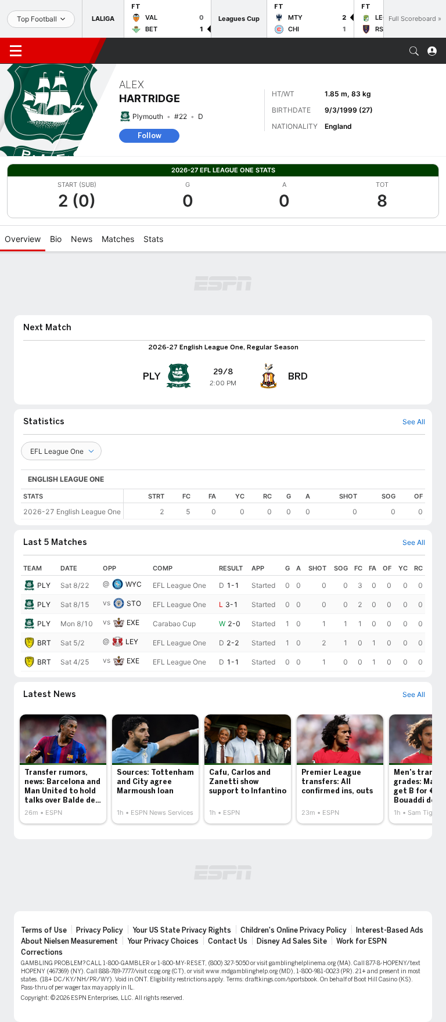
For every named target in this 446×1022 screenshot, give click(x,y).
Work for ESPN (361, 941)
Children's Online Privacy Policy (293, 930)
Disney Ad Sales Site (292, 941)
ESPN (63, 50)
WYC (133, 584)
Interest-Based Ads (389, 930)
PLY (44, 585)
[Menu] (15, 51)
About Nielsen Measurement (69, 941)
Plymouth (147, 116)
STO (134, 603)
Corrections (42, 952)
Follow (149, 135)
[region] (274, 504)
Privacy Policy (99, 930)
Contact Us (227, 941)
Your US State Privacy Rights (181, 930)
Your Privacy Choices (163, 941)
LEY (131, 641)
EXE (133, 622)
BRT (44, 642)
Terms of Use (44, 930)
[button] (414, 51)
